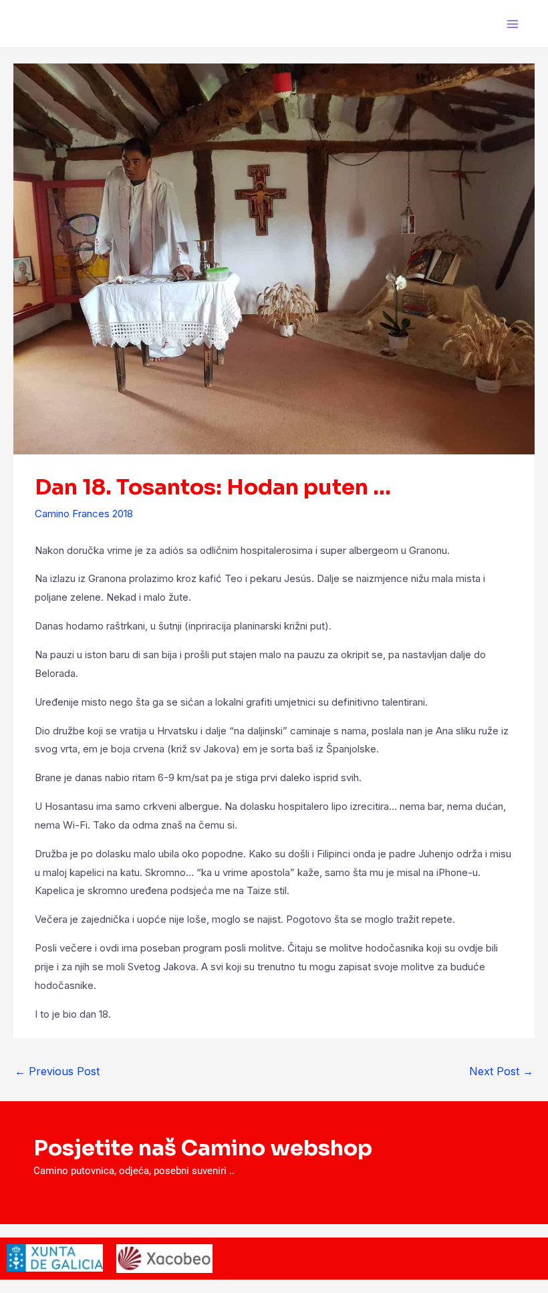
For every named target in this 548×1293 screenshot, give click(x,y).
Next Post (501, 1071)
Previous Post (57, 1071)
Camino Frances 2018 (84, 513)
